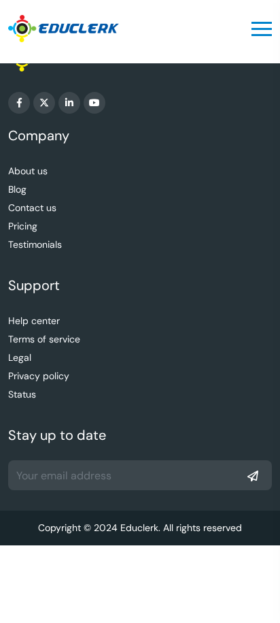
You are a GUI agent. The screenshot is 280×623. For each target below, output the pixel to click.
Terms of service (44, 339)
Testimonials (35, 244)
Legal (19, 357)
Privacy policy (38, 376)
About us (28, 171)
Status (22, 394)
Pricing (22, 226)
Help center (34, 320)
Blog (17, 189)
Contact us (32, 207)
